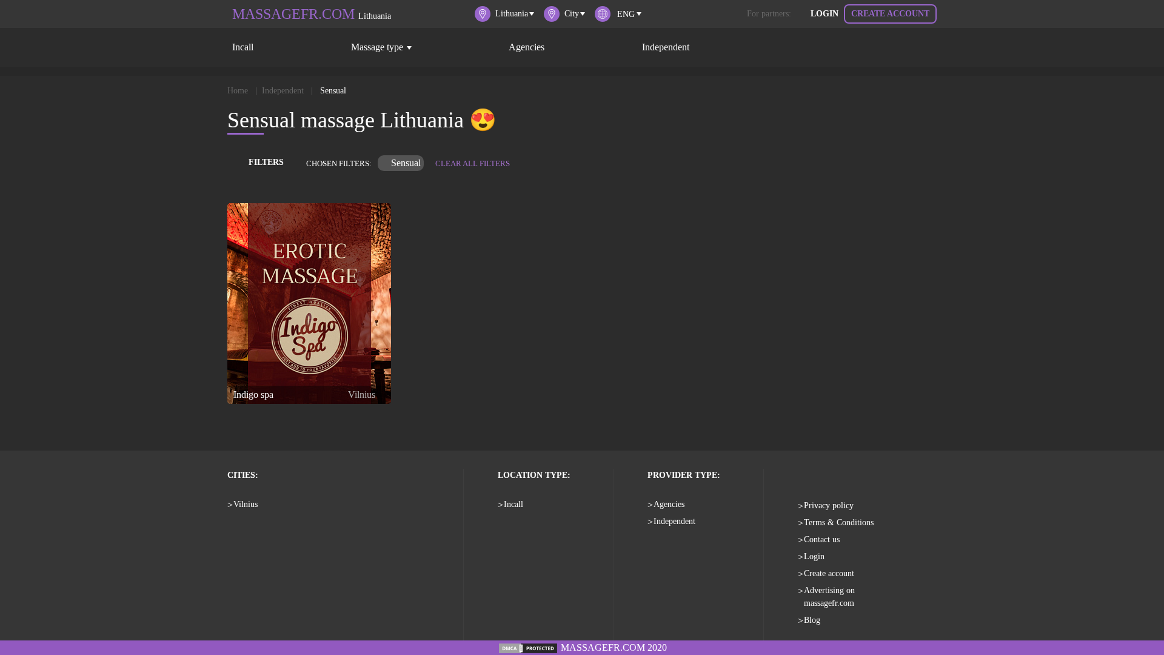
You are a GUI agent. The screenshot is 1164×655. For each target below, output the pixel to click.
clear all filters (472, 163)
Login (824, 13)
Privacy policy (829, 505)
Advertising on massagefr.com (829, 597)
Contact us (822, 539)
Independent (665, 47)
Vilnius (245, 504)
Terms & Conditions (839, 522)
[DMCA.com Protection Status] (528, 647)
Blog (812, 620)
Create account (890, 13)
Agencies (526, 47)
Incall (242, 47)
